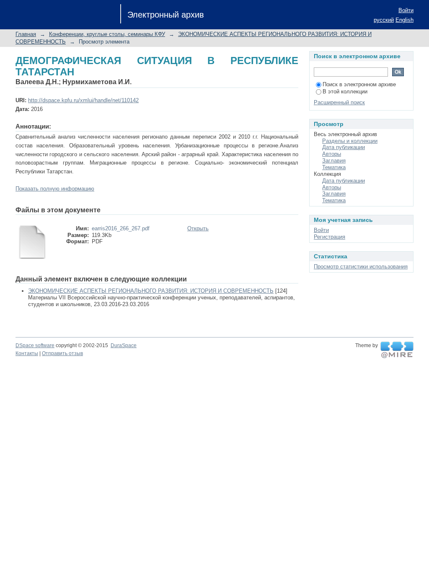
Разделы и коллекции (349, 141)
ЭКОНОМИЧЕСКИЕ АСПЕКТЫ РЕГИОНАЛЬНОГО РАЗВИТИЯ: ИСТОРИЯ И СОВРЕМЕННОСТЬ (151, 291)
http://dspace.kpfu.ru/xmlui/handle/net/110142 (83, 100)
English (404, 20)
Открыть (198, 228)
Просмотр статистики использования (361, 266)
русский (384, 20)
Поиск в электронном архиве (359, 84)
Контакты (27, 353)
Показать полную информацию (55, 189)
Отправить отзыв (62, 353)
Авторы (331, 154)
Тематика (334, 167)
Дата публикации (343, 147)
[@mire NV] (396, 350)
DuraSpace (124, 345)
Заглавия (334, 160)
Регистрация (329, 237)
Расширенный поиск (339, 102)
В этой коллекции (345, 91)
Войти (405, 10)
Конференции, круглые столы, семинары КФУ (107, 34)
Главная (26, 34)
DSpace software (35, 345)
